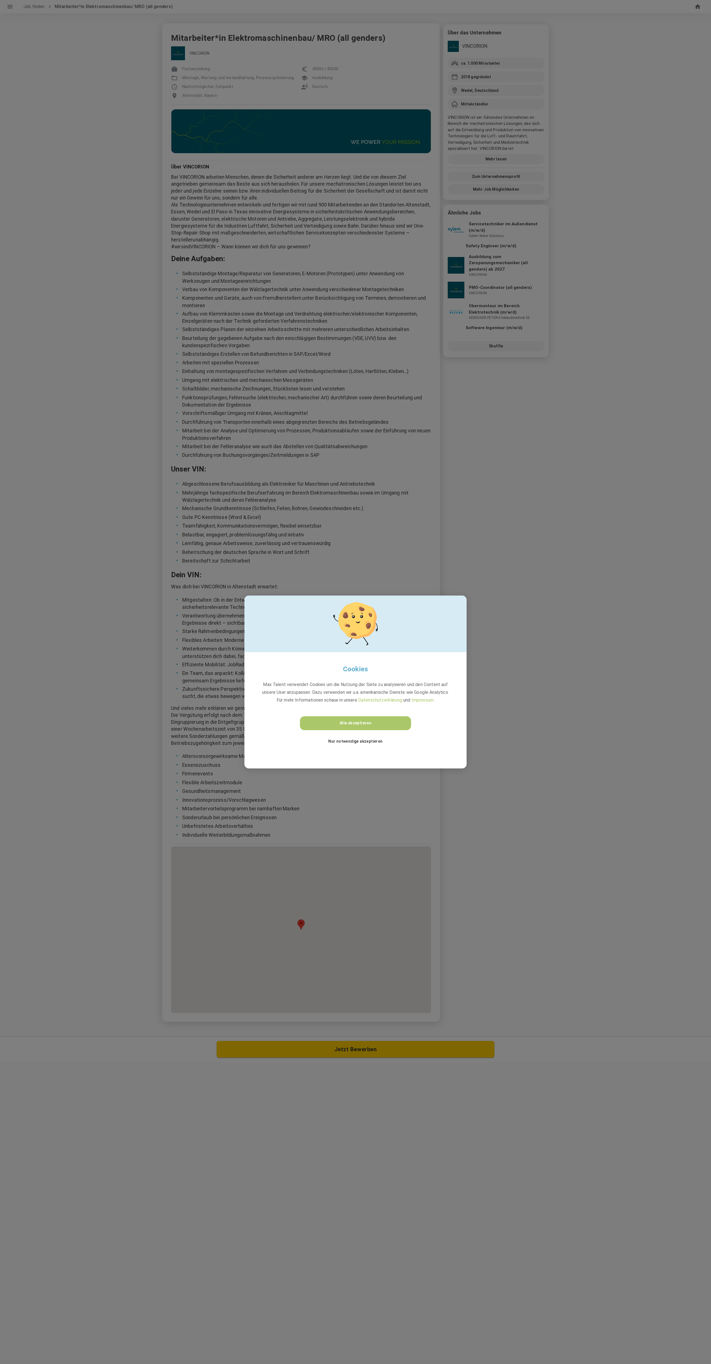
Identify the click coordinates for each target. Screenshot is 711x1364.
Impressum (423, 700)
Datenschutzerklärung (380, 700)
